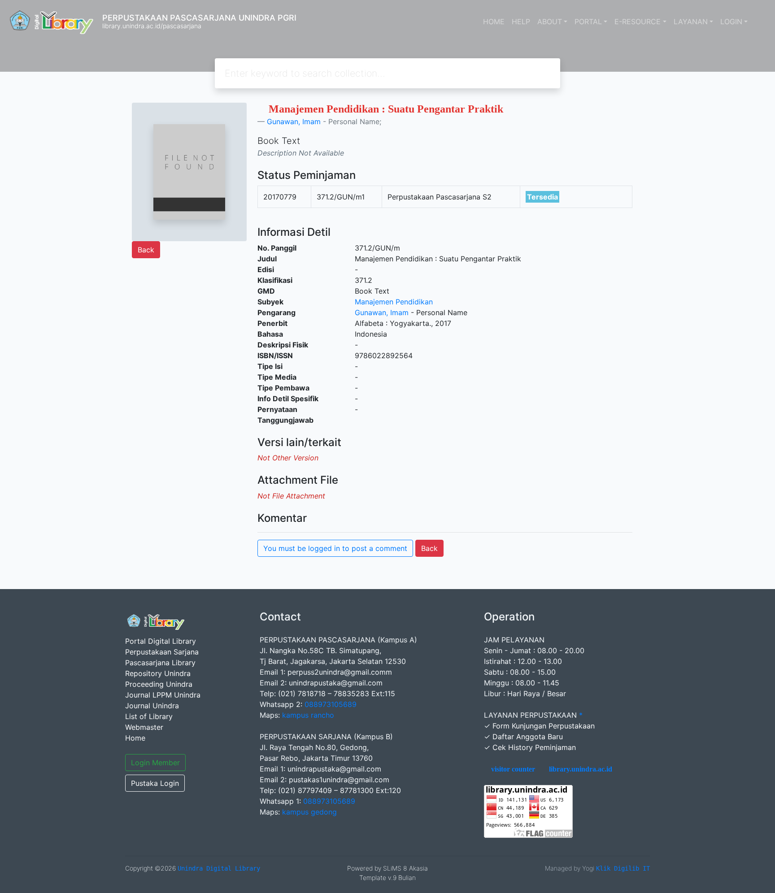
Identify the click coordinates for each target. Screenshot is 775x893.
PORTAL (588, 21)
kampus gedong (309, 811)
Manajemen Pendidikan (394, 301)
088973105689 (331, 704)
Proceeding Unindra (158, 684)
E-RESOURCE (637, 21)
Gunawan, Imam (294, 121)
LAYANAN (691, 21)
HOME (494, 21)
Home (135, 737)
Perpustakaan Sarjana (162, 651)
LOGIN (731, 21)
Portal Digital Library (160, 641)
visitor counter (512, 769)
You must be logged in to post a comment (335, 548)
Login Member (155, 762)
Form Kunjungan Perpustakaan (543, 725)
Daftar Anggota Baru (527, 736)
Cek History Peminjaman (534, 747)
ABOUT (549, 21)
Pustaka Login (155, 783)
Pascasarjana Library (160, 662)
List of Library (149, 716)
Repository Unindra (158, 673)
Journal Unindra (152, 705)
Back (146, 249)
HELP (521, 21)
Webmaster (144, 727)
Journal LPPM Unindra (162, 694)
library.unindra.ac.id (579, 769)
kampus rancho (308, 715)
